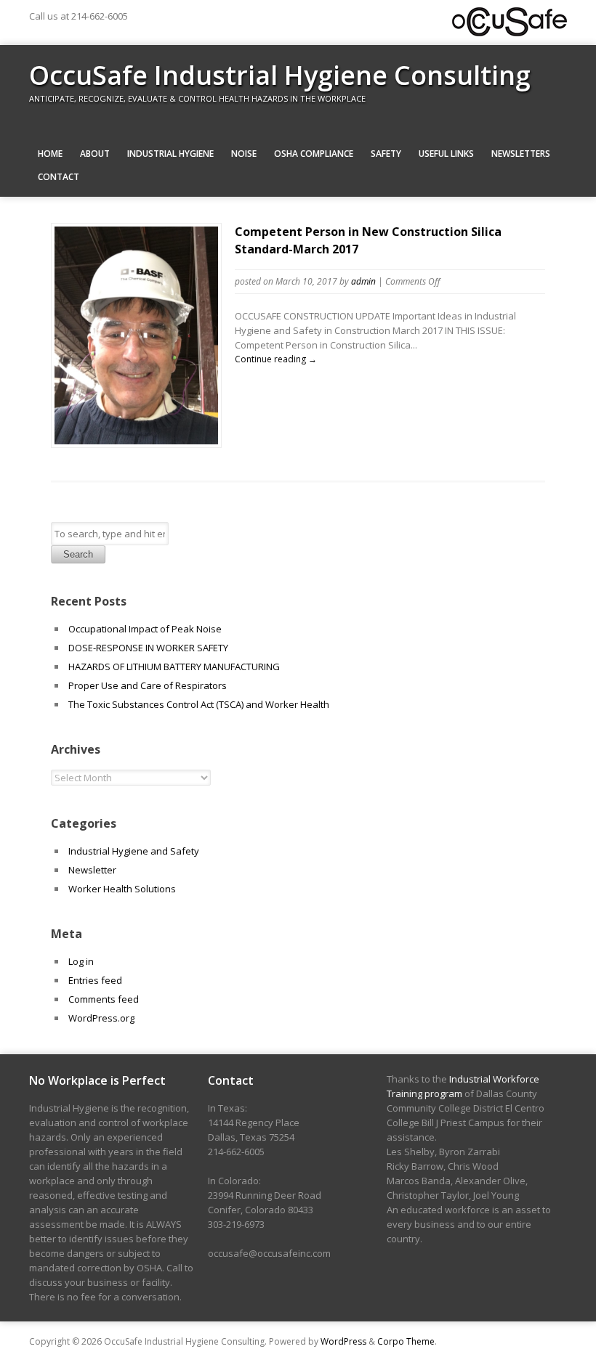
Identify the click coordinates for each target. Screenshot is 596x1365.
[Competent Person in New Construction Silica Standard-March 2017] (136, 440)
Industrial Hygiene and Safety (133, 850)
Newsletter (92, 869)
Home (50, 153)
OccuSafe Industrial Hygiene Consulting (280, 75)
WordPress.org (101, 1017)
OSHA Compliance (313, 153)
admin (363, 281)
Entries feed (95, 980)
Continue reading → (276, 359)
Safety (386, 153)
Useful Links (446, 153)
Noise (244, 153)
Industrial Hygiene (170, 153)
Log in (81, 961)
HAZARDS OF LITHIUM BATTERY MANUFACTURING (174, 666)
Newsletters (520, 153)
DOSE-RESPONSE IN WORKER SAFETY (148, 647)
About (95, 153)
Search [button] (78, 554)
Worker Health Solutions (122, 888)
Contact (58, 177)
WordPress (343, 1341)
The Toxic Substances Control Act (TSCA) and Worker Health (198, 704)
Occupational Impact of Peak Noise (145, 628)
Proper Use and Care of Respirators (148, 685)
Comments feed (103, 999)
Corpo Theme (406, 1341)
